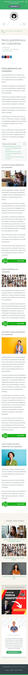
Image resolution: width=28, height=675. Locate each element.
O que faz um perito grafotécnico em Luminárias (13, 149)
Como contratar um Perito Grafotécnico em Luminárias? (15, 157)
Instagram (12, 670)
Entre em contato (13, 652)
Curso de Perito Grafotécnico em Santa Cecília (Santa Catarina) (14, 540)
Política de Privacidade (18, 670)
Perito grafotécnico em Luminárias (12, 146)
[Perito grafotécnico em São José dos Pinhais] (14, 555)
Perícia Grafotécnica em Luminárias (13, 151)
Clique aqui (13, 6)
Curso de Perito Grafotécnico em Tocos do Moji (14, 577)
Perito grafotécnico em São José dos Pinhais (14, 559)
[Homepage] (14, 16)
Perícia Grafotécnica (8, 50)
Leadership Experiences (7, 666)
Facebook (7, 670)
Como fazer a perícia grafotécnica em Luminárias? (13, 154)
